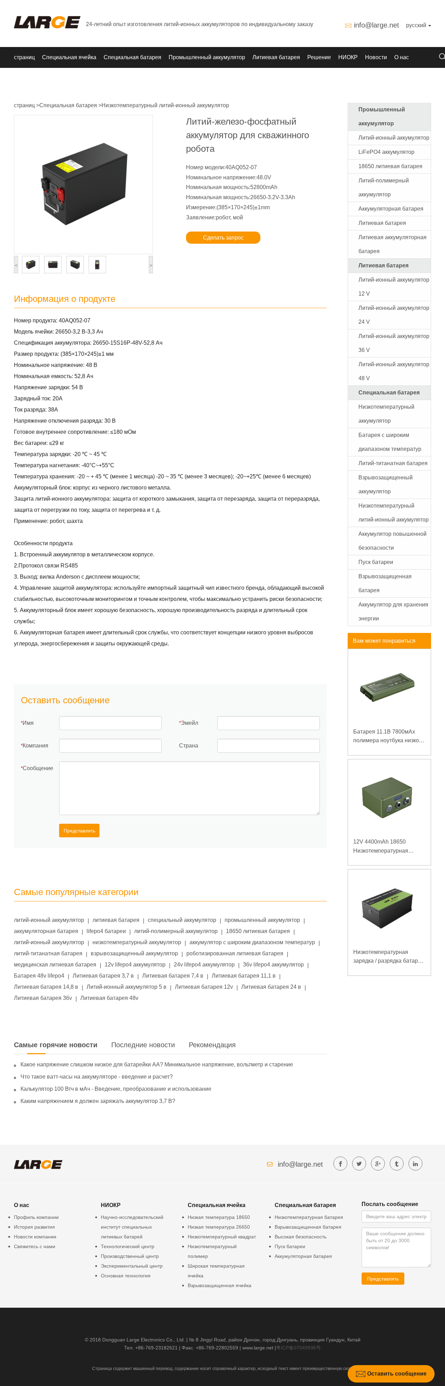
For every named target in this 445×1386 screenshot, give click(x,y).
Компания (35, 746)
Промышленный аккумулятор (207, 57)
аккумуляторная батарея (46, 931)
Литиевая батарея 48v (109, 998)
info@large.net (376, 25)
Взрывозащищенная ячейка (219, 1285)
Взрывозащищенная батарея (308, 1227)
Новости (376, 57)
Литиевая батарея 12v (204, 987)
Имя (28, 723)
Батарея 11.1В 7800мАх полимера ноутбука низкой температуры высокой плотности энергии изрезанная (387, 737)
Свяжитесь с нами (34, 1246)
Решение (319, 57)
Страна (188, 746)
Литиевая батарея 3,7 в (103, 976)
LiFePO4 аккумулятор (386, 152)
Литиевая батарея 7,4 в (172, 976)
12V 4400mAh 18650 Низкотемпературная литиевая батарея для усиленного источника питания (382, 847)
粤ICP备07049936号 (298, 1347)
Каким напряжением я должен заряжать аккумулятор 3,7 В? (98, 1101)
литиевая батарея (115, 920)
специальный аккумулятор (182, 920)
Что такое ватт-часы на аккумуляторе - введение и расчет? (97, 1077)
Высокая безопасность (300, 1236)
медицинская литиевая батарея (55, 965)
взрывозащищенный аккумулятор (134, 953)
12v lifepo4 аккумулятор (135, 965)
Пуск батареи (375, 562)
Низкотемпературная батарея (309, 1217)
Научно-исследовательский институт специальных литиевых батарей (132, 1226)
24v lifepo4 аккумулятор (204, 965)
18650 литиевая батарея (258, 931)
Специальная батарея (132, 57)
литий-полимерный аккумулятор (176, 931)
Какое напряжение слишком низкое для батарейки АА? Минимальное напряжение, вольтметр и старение (157, 1064)
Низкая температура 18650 (219, 1217)
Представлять (79, 830)
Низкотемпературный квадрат (222, 1236)
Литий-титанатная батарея (393, 463)
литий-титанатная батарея (48, 953)
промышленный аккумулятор (262, 920)
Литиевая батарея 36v (43, 998)
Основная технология (126, 1275)
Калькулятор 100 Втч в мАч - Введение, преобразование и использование (116, 1089)
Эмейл (189, 723)
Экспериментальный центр (132, 1266)
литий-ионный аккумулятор (49, 920)
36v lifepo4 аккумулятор (273, 965)
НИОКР (348, 57)
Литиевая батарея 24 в (271, 987)
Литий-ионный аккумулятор (393, 138)
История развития (34, 1227)
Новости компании (35, 1236)
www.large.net (257, 1347)
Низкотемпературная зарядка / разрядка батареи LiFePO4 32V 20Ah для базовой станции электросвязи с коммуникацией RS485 (388, 957)
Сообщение (38, 768)
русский (417, 25)
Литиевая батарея (276, 57)
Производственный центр (130, 1256)
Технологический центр (127, 1246)
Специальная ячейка (69, 57)
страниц (24, 57)
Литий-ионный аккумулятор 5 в (127, 987)
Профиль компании (36, 1217)
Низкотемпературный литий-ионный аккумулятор (165, 105)
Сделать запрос (223, 238)
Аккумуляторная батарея (390, 209)
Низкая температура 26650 (219, 1227)
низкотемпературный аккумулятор (136, 942)
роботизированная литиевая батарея (234, 953)
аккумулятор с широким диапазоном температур (252, 942)
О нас (401, 57)
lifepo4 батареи (106, 931)
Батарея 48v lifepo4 (39, 976)
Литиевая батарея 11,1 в (244, 976)
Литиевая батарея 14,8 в (46, 987)
